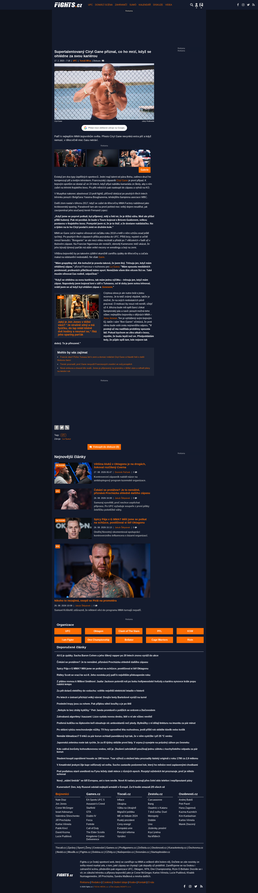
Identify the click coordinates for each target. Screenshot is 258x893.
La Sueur (114, 266)
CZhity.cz (110, 852)
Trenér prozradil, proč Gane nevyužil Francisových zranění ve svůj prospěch (96, 364)
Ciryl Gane (122, 180)
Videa (168, 4)
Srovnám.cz (142, 852)
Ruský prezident (125, 820)
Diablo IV (91, 816)
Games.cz (111, 847)
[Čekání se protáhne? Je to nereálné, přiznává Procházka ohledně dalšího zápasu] (73, 499)
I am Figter (68, 640)
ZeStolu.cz (144, 847)
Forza (89, 820)
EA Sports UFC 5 (95, 799)
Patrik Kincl (62, 828)
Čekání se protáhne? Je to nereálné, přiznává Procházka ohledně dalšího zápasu (122, 491)
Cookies (107, 882)
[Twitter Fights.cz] (248, 5)
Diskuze (158, 4)
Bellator (129, 640)
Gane (101, 257)
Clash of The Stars (129, 631)
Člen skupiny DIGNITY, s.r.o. (120, 887)
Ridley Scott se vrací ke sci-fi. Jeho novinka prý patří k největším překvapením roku (103, 675)
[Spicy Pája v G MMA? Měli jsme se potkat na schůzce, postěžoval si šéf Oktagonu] (73, 528)
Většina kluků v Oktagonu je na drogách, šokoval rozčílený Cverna (120, 466)
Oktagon (98, 631)
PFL (159, 631)
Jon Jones (61, 804)
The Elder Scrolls (95, 832)
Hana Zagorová (187, 808)
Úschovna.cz (195, 847)
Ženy (88, 847)
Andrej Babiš (186, 799)
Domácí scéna (104, 4)
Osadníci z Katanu (157, 808)
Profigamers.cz (127, 847)
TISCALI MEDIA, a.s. (101, 887)
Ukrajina (121, 804)
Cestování (99, 847)
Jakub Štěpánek (122, 498)
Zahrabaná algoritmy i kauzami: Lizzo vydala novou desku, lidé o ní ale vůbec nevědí (104, 716)
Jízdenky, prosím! (157, 828)
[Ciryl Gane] (70, 158)
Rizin (190, 640)
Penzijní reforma (126, 832)
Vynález (121, 836)
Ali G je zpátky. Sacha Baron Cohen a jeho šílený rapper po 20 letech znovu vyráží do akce (107, 655)
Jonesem (107, 287)
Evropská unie (124, 828)
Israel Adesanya (64, 812)
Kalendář (145, 4)
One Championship (98, 640)
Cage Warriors (160, 640)
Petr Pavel (184, 804)
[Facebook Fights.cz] (238, 5)
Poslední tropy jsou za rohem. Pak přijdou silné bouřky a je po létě (94, 703)
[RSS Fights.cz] (253, 5)
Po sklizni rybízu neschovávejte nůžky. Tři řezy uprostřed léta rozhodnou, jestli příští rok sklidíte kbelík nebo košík (121, 729)
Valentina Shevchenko (67, 816)
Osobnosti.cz (159, 847)
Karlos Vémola (63, 824)
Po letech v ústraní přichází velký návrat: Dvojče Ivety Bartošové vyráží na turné (102, 697)
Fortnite (90, 824)
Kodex (133, 882)
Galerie (145, 170)
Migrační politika (126, 812)
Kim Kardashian (187, 816)
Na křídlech (154, 836)
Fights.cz (85, 852)
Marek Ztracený (187, 824)
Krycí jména (154, 832)
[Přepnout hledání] (191, 4)
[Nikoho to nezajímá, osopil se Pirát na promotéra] (102, 571)
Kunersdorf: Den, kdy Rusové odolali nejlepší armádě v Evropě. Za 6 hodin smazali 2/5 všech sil (111, 787)
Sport (80, 847)
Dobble (152, 820)
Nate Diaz (61, 799)
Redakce (96, 882)
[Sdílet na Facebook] (56, 427)
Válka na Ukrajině (126, 808)
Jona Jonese (110, 318)
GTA (88, 812)
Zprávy (72, 847)
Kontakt (142, 882)
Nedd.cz (61, 852)
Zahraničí (121, 4)
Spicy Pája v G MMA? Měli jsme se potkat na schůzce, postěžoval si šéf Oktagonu (120, 521)
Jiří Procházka (63, 820)
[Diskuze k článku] (103, 61)
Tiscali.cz (61, 847)
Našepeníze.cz (126, 852)
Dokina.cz (97, 852)
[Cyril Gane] (134, 158)
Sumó (132, 4)
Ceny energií (124, 824)
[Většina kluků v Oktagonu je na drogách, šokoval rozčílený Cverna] (73, 473)
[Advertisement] (104, 403)
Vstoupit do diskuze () (105, 447)
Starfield (90, 808)
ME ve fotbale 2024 (127, 816)
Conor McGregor (64, 808)
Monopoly (153, 816)
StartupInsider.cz (160, 852)
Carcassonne (155, 799)
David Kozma (63, 832)
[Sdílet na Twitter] (62, 427)
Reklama (85, 882)
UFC (90, 4)
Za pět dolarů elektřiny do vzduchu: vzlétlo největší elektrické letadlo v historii (100, 690)
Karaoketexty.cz (177, 847)
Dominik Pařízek (122, 472)
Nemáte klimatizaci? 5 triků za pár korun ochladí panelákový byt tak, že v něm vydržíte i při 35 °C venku (114, 736)
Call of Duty (92, 828)
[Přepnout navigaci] (196, 4)
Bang (151, 804)
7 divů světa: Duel (157, 812)
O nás (151, 882)
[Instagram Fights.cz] (243, 5)
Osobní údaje (120, 882)
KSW (190, 631)
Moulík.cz (73, 852)
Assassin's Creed (95, 804)
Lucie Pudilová (63, 836)
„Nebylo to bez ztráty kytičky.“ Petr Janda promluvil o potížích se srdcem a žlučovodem (106, 710)
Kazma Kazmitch (188, 812)
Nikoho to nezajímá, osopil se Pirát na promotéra (85, 600)
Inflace (120, 799)
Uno (150, 824)
